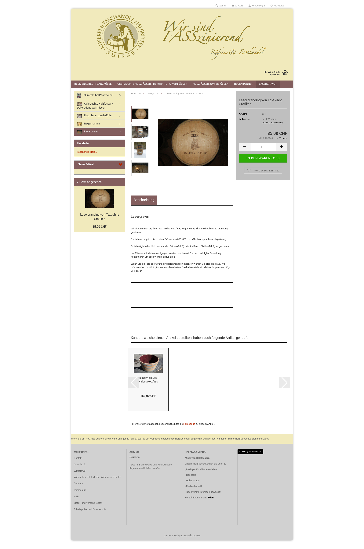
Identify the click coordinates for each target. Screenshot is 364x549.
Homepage (189, 423)
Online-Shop (170, 535)
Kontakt (78, 458)
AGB (76, 496)
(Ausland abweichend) (272, 122)
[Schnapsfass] (182, 37)
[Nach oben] (353, 543)
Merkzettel (278, 5)
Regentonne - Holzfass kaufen (144, 468)
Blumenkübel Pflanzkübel (93, 83)
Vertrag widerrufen (250, 451)
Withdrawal (80, 470)
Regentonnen (243, 83)
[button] (237, 6)
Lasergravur (268, 83)
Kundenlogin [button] (258, 5)
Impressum (80, 490)
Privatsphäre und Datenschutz (90, 509)
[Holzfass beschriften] (193, 140)
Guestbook (80, 464)
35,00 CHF (100, 226)
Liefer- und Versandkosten (88, 502)
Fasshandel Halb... (87, 151)
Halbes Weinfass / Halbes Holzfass (148, 379)
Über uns (78, 483)
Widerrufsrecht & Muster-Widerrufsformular (97, 477)
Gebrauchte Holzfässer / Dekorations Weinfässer (152, 83)
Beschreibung (144, 200)
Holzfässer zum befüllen (210, 83)
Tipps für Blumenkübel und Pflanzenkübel (150, 464)
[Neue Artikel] (120, 164)
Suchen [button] (222, 5)
